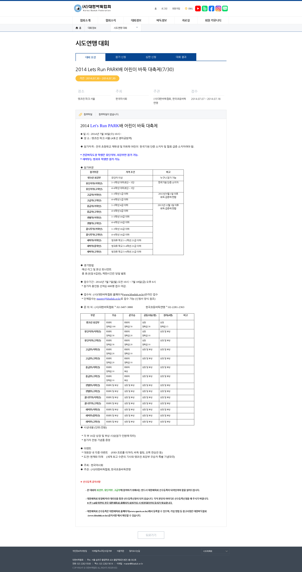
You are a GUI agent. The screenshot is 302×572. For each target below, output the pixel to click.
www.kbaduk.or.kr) (98, 515)
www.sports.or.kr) (139, 511)
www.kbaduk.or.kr (134, 294)
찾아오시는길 (134, 551)
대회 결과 (181, 57)
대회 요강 (90, 57)
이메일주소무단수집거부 (102, 551)
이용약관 (120, 551)
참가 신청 (120, 57)
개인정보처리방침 (79, 551)
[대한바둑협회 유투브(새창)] (198, 9)
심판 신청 (151, 57)
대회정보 (92, 27)
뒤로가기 (151, 535)
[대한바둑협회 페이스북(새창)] (212, 9)
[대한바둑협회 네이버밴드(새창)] (205, 9)
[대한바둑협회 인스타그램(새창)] (218, 9)
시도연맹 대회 (120, 27)
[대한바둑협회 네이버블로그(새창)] (225, 9)
